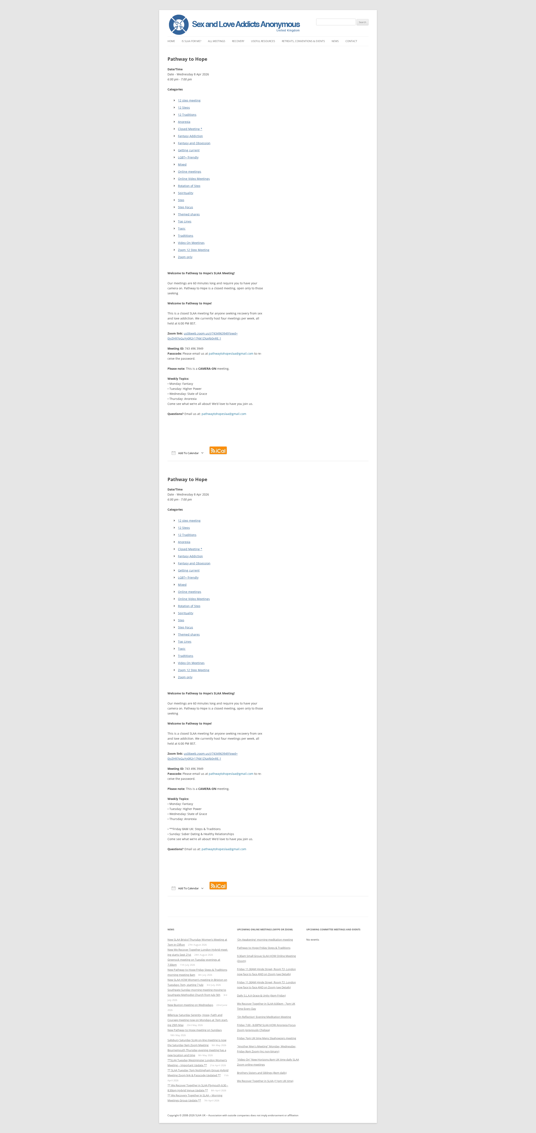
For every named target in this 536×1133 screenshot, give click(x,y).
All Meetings (216, 41)
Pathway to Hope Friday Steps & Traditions (263, 948)
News (335, 41)
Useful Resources (263, 41)
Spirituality (185, 193)
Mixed (182, 164)
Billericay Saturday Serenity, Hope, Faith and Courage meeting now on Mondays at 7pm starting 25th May (198, 1020)
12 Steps (184, 107)
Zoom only (185, 257)
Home (171, 41)
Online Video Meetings (194, 179)
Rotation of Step (189, 186)
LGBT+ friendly (188, 157)
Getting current (189, 150)
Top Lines (184, 221)
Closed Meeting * (190, 129)
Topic (182, 228)
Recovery (238, 41)
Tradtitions (185, 236)
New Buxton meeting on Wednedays (190, 1005)
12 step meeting (189, 100)
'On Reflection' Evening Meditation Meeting (264, 1017)
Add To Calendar (188, 453)
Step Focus (185, 207)
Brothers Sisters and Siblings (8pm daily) (262, 1073)
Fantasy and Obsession (194, 143)
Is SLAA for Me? (191, 41)
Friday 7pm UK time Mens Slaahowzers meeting (266, 1038)
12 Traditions (187, 115)
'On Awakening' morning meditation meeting (265, 939)
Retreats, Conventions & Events (303, 41)
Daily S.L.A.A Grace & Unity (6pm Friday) (261, 995)
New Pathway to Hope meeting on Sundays (195, 1030)
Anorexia (184, 122)
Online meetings (189, 172)
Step (181, 200)
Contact (351, 41)
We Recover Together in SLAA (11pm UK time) (265, 1081)
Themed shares (189, 214)
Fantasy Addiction (190, 136)
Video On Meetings (191, 243)
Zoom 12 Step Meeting (193, 250)
